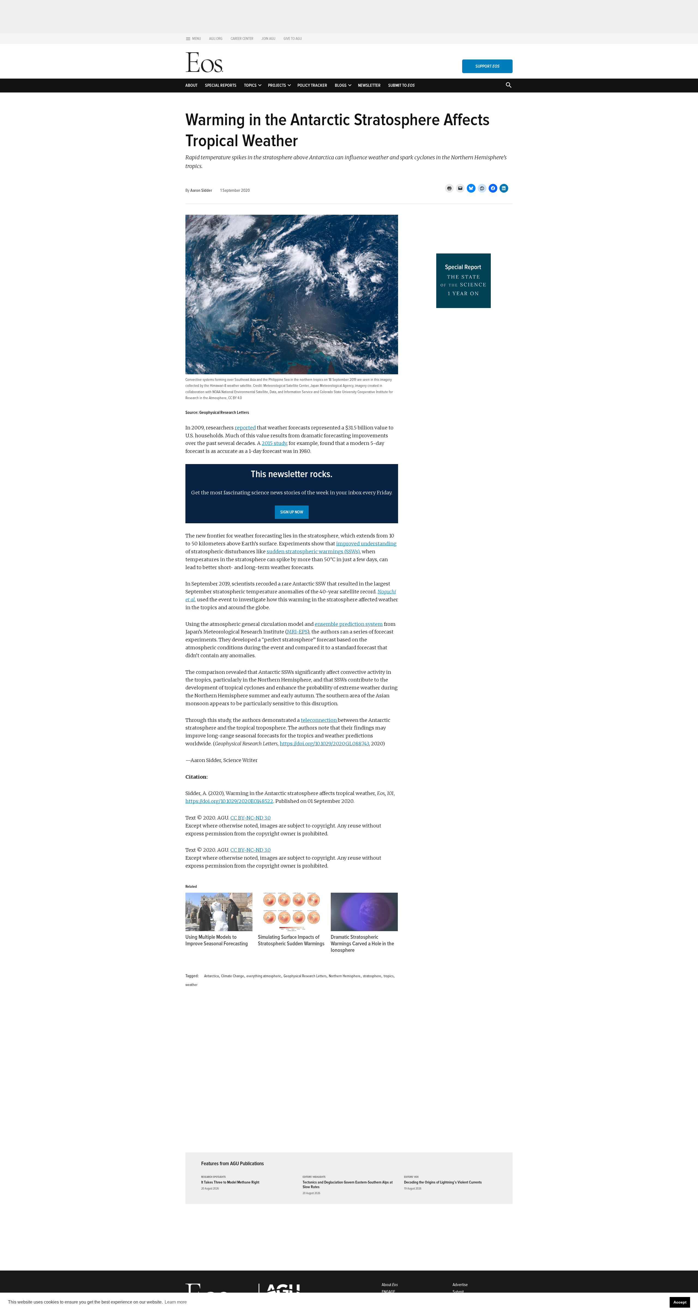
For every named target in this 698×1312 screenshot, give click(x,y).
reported (245, 428)
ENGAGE (388, 1292)
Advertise (460, 1284)
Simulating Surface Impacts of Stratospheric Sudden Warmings (291, 940)
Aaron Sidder (201, 190)
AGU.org (215, 38)
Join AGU (268, 38)
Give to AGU (293, 38)
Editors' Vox (411, 1177)
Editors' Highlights (314, 1177)
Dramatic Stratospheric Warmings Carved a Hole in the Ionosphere (362, 944)
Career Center (242, 38)
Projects (277, 85)
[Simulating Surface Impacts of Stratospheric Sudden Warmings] (291, 912)
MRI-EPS (297, 632)
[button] (291, 494)
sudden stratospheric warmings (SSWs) (313, 551)
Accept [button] (680, 1302)
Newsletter (369, 85)
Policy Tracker (312, 85)
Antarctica (211, 976)
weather (191, 984)
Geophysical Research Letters (305, 976)
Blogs (341, 85)
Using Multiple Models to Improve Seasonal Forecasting (216, 940)
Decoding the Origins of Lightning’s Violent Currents (443, 1182)
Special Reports (220, 85)
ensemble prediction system (349, 624)
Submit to (401, 85)
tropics (388, 976)
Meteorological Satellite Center (286, 385)
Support (488, 66)
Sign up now (291, 512)
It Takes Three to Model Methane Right (230, 1182)
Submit (458, 1292)
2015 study (274, 443)
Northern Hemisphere (344, 976)
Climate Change (232, 976)
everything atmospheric (263, 976)
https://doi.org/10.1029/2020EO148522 (229, 801)
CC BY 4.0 (235, 398)
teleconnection (319, 720)
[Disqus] (291, 1073)
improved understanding (366, 543)
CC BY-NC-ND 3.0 (250, 818)
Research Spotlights (213, 1177)
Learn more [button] (176, 1302)
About (191, 85)
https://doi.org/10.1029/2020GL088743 (324, 743)
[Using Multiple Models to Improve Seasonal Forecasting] (218, 912)
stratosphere (372, 976)
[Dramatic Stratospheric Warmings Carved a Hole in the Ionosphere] (364, 912)
